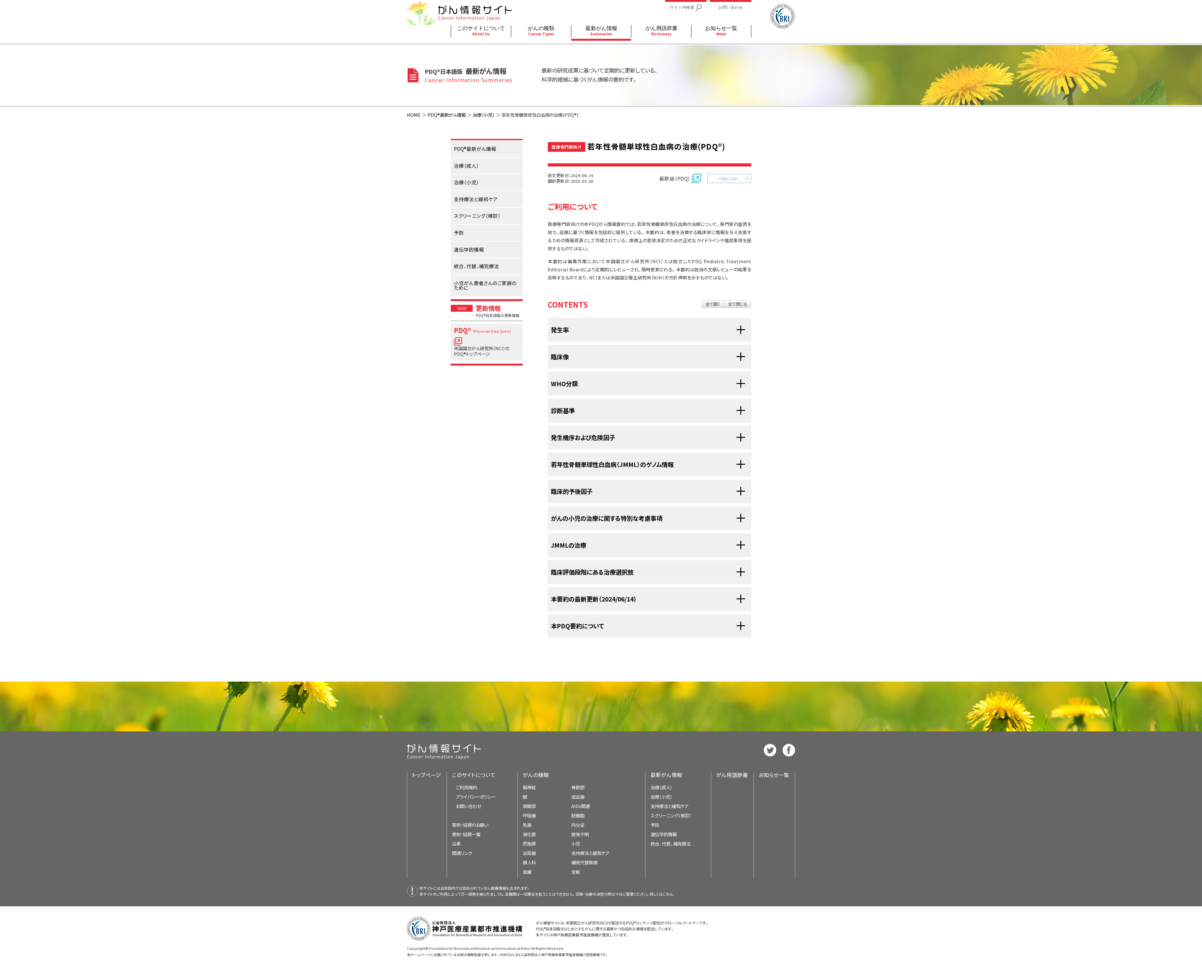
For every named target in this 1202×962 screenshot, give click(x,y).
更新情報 (488, 308)
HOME (414, 114)
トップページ (426, 775)
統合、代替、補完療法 (670, 843)
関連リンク (462, 853)
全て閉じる (737, 304)
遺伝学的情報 (663, 834)
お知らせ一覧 (774, 775)
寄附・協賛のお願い (470, 824)
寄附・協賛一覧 (466, 834)
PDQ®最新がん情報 (447, 114)
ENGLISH (728, 179)
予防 (654, 824)
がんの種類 (536, 775)
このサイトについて (474, 775)
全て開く (713, 304)
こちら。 (669, 894)
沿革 (456, 843)
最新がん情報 (666, 775)
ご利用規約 (466, 787)
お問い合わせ (468, 806)
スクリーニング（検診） (670, 815)
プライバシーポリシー (476, 796)
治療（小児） (484, 114)
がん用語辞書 (732, 775)
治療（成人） (661, 787)
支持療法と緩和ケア (669, 806)
